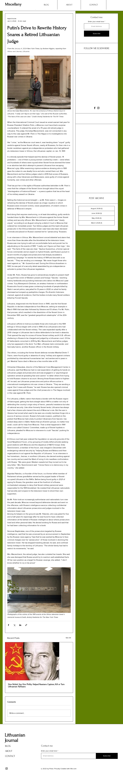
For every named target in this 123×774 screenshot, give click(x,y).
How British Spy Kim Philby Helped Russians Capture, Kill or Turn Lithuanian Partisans (36, 685)
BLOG (8, 746)
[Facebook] (94, 107)
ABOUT (8, 751)
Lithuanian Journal (15, 737)
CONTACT (10, 756)
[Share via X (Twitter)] (14, 625)
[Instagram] (98, 107)
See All (68, 638)
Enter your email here (96, 21)
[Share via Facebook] (8, 625)
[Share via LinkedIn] (20, 625)
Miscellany (13, 4)
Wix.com (73, 769)
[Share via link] (26, 625)
